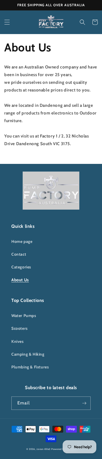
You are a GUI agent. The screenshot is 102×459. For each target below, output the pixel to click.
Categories (21, 267)
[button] (7, 22)
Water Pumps (23, 315)
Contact (18, 254)
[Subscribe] (84, 403)
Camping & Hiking (27, 354)
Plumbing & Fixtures (30, 367)
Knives (17, 341)
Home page (21, 241)
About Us (20, 279)
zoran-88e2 (43, 449)
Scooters (19, 328)
